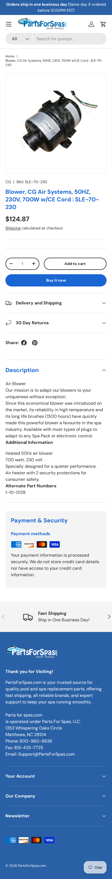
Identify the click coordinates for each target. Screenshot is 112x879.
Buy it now (56, 280)
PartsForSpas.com (32, 866)
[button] (103, 24)
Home (9, 56)
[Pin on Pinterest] (34, 342)
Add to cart (75, 263)
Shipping (13, 228)
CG (8, 181)
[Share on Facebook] (23, 342)
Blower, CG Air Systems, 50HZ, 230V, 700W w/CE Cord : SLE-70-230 (54, 62)
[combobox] (56, 39)
